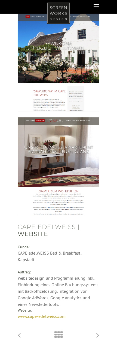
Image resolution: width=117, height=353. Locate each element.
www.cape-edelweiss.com (42, 316)
